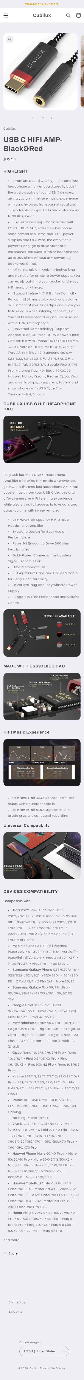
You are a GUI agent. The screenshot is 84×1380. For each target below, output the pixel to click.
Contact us (17, 1302)
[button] (6, 15)
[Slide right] (51, 118)
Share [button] (13, 1253)
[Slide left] (32, 118)
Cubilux (34, 1368)
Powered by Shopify (53, 1368)
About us (15, 1312)
